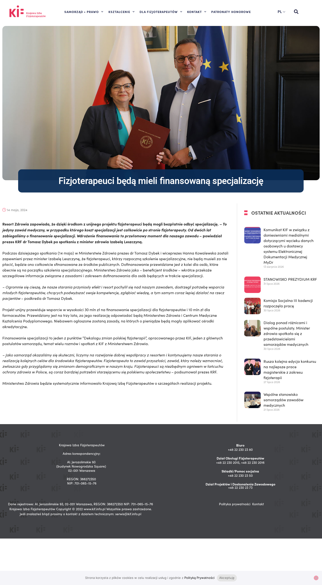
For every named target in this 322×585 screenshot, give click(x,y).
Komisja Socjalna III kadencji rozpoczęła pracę (288, 303)
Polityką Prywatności (199, 578)
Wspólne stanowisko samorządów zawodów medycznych (283, 400)
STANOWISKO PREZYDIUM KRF (290, 279)
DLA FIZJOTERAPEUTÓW (159, 11)
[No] (316, 578)
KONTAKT (194, 11)
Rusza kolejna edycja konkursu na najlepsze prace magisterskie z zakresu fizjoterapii (290, 369)
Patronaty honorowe (231, 11)
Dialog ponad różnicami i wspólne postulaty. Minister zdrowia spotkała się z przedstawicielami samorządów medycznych (287, 333)
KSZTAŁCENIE (119, 11)
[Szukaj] (296, 12)
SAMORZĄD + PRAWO (81, 11)
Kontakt (258, 504)
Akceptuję (227, 578)
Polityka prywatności (234, 504)
